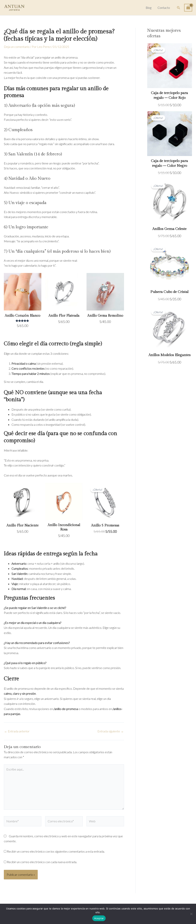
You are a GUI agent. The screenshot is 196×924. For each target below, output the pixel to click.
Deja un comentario (16, 46)
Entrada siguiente (110, 731)
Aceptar (99, 918)
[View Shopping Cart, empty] (188, 7)
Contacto (164, 7)
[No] (191, 914)
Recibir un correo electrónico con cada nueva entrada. (42, 862)
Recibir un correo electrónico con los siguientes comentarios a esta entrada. (56, 851)
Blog (148, 7)
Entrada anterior (16, 731)
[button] (178, 7)
